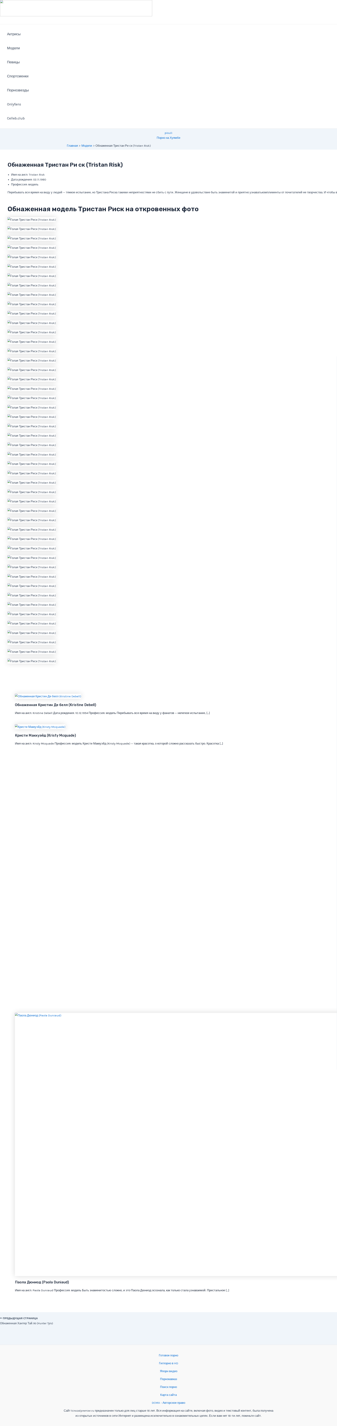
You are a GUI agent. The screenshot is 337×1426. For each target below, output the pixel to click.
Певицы (13, 62)
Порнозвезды (18, 90)
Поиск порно (168, 1387)
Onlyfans (14, 104)
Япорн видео (168, 1371)
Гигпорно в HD (168, 1363)
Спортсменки (17, 76)
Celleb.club (16, 118)
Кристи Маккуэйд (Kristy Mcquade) (45, 735)
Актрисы (14, 34)
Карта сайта (168, 1395)
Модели (13, 48)
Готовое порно (168, 1355)
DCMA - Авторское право (168, 1402)
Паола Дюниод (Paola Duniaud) (42, 1282)
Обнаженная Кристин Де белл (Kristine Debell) (55, 705)
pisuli (168, 133)
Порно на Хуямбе (168, 137)
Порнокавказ (168, 1379)
